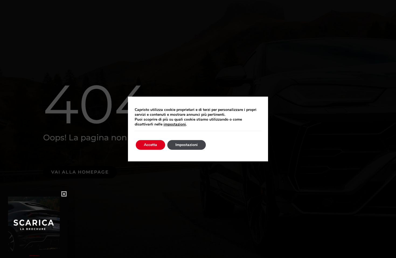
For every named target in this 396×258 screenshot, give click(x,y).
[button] (64, 194)
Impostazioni (186, 144)
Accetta (150, 144)
